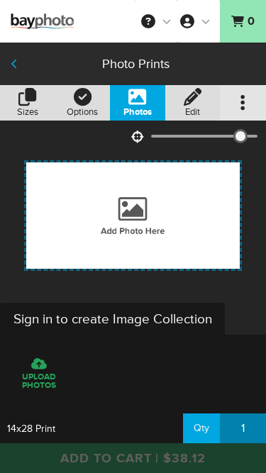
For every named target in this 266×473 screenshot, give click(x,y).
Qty (201, 428)
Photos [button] (137, 112)
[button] (156, 21)
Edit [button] (192, 112)
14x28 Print (31, 429)
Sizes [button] (27, 112)
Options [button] (82, 112)
